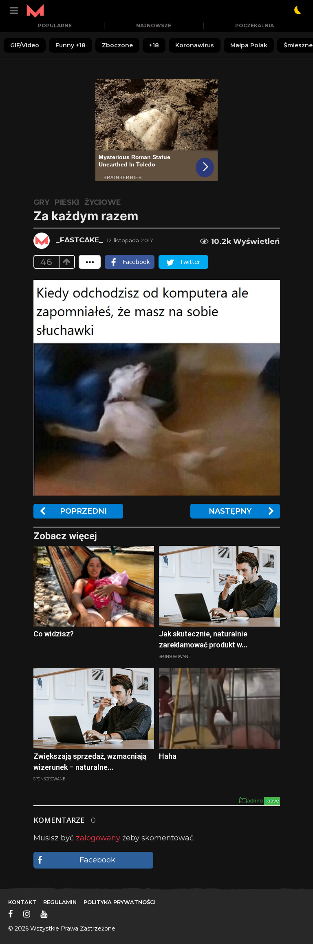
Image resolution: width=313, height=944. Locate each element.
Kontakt (22, 902)
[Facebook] (10, 914)
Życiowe (102, 202)
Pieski (67, 202)
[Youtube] (43, 914)
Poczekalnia (254, 25)
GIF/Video (24, 45)
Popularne (55, 25)
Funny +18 (70, 45)
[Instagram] (26, 914)
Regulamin (60, 902)
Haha (167, 756)
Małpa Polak (248, 45)
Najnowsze (153, 25)
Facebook (97, 859)
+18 (154, 45)
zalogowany (98, 837)
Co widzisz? (53, 633)
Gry (41, 202)
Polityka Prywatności (120, 902)
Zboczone (117, 45)
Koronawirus (194, 45)
